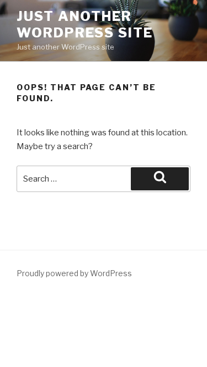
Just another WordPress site (85, 24)
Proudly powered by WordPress (74, 273)
